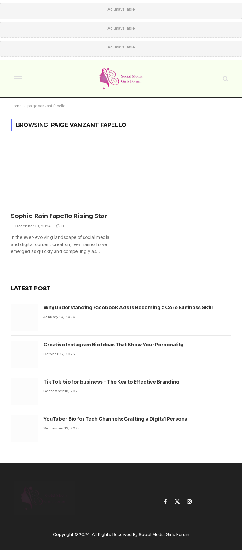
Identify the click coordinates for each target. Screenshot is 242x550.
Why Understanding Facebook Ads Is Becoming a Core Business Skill (128, 308)
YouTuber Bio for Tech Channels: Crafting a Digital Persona (115, 419)
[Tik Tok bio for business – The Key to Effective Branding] (24, 391)
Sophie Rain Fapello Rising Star (59, 216)
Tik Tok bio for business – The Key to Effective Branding (111, 382)
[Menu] (18, 79)
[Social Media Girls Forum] (121, 79)
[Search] (225, 79)
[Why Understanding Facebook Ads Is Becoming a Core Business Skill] (24, 317)
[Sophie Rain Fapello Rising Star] (63, 175)
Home (16, 106)
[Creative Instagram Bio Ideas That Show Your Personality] (24, 354)
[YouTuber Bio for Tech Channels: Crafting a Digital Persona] (24, 428)
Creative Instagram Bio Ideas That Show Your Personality (113, 345)
